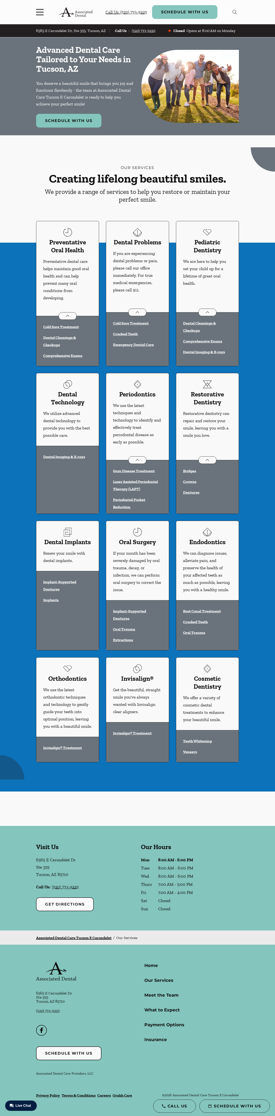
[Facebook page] (41, 1030)
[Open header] (41, 12)
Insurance (155, 1039)
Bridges (189, 471)
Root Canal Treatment (202, 611)
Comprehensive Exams (62, 355)
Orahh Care (122, 1095)
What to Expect (162, 1009)
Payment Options (164, 1024)
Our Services (158, 980)
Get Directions (65, 904)
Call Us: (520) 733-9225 (126, 12)
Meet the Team (161, 995)
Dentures (191, 492)
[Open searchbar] (234, 12)
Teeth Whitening (197, 741)
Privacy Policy (48, 1095)
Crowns (189, 481)
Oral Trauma (124, 629)
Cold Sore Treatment (61, 326)
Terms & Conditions (79, 1095)
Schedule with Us (184, 12)
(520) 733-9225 (143, 30)
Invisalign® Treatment (62, 747)
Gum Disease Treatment (134, 471)
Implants (51, 600)
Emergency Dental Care (133, 344)
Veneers (190, 751)
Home (151, 965)
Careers (104, 1095)
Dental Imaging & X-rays (204, 352)
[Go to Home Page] (75, 12)
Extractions (123, 640)
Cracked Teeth (125, 334)
